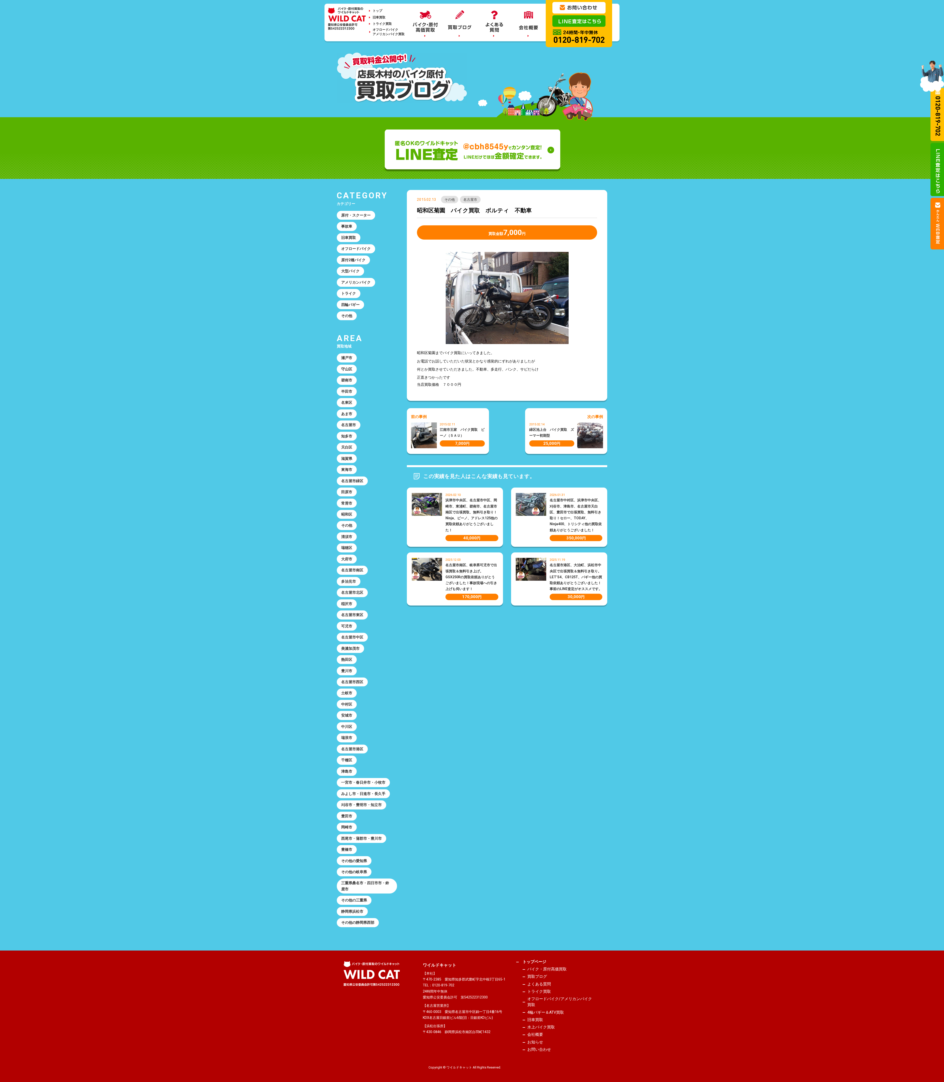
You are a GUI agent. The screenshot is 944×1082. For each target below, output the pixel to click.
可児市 (346, 626)
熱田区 (346, 659)
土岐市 (346, 693)
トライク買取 (382, 24)
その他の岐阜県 (354, 872)
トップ (377, 11)
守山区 (346, 369)
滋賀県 (346, 458)
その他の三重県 (354, 900)
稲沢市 (346, 604)
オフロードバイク (356, 248)
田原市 (346, 492)
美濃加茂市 (350, 648)
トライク (348, 293)
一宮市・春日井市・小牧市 (363, 782)
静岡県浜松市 (352, 911)
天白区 (346, 447)
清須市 (346, 536)
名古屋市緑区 (352, 481)
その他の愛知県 (354, 861)
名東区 (346, 402)
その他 (449, 200)
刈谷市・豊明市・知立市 (361, 805)
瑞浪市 (346, 738)
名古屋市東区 (352, 615)
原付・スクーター (356, 215)
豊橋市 (346, 849)
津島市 (346, 771)
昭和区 (346, 514)
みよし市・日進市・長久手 (363, 794)
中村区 (346, 704)
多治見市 (348, 581)
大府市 (346, 559)
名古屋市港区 (352, 749)
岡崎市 (346, 827)
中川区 (346, 726)
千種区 (346, 760)
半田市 (346, 391)
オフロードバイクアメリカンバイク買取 (389, 32)
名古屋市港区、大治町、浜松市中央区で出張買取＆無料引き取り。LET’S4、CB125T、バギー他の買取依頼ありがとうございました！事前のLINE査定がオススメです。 (576, 577)
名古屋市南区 (352, 570)
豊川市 (346, 671)
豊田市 (346, 816)
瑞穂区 (346, 548)
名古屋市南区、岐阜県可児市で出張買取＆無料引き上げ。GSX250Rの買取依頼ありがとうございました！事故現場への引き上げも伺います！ (471, 577)
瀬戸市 (346, 358)
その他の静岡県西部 (357, 922)
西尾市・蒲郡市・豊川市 (361, 838)
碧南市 (346, 380)
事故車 (346, 226)
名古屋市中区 (352, 637)
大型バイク (350, 271)
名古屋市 (470, 200)
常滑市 (346, 503)
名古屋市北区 (352, 592)
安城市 (346, 715)
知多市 (346, 436)
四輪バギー (350, 305)
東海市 (346, 469)
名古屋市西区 (352, 682)
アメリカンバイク (356, 282)
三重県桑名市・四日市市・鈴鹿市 (365, 886)
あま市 (346, 414)
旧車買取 (379, 17)
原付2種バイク (353, 260)
